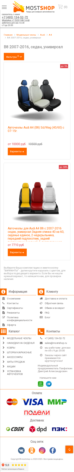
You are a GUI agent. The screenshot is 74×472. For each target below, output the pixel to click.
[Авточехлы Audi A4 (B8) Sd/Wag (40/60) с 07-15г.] (37, 95)
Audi (42, 34)
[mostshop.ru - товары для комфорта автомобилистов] (33, 11)
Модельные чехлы (26, 34)
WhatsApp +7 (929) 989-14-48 (15, 20)
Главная (8, 34)
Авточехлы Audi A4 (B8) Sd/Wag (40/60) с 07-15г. (36, 129)
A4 (50, 34)
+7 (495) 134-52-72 (15, 17)
